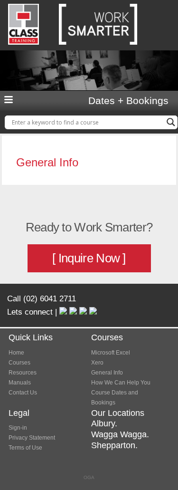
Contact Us (23, 392)
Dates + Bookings (128, 100)
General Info (107, 372)
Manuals (20, 382)
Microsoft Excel (110, 352)
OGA (89, 477)
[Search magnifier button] (171, 122)
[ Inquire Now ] (89, 258)
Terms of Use (25, 447)
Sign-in (18, 427)
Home (16, 352)
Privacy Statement (32, 437)
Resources (23, 372)
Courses (19, 362)
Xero (97, 362)
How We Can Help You (120, 382)
